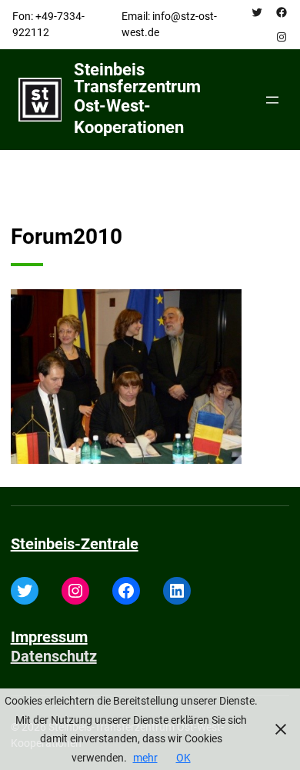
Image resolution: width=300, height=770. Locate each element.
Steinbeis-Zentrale (74, 544)
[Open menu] (272, 100)
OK (183, 758)
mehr (145, 758)
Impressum (49, 637)
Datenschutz (54, 656)
